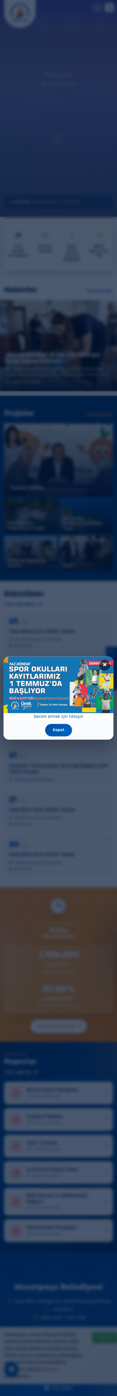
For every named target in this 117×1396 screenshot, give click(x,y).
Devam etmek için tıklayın (58, 717)
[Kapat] (104, 665)
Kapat (58, 730)
